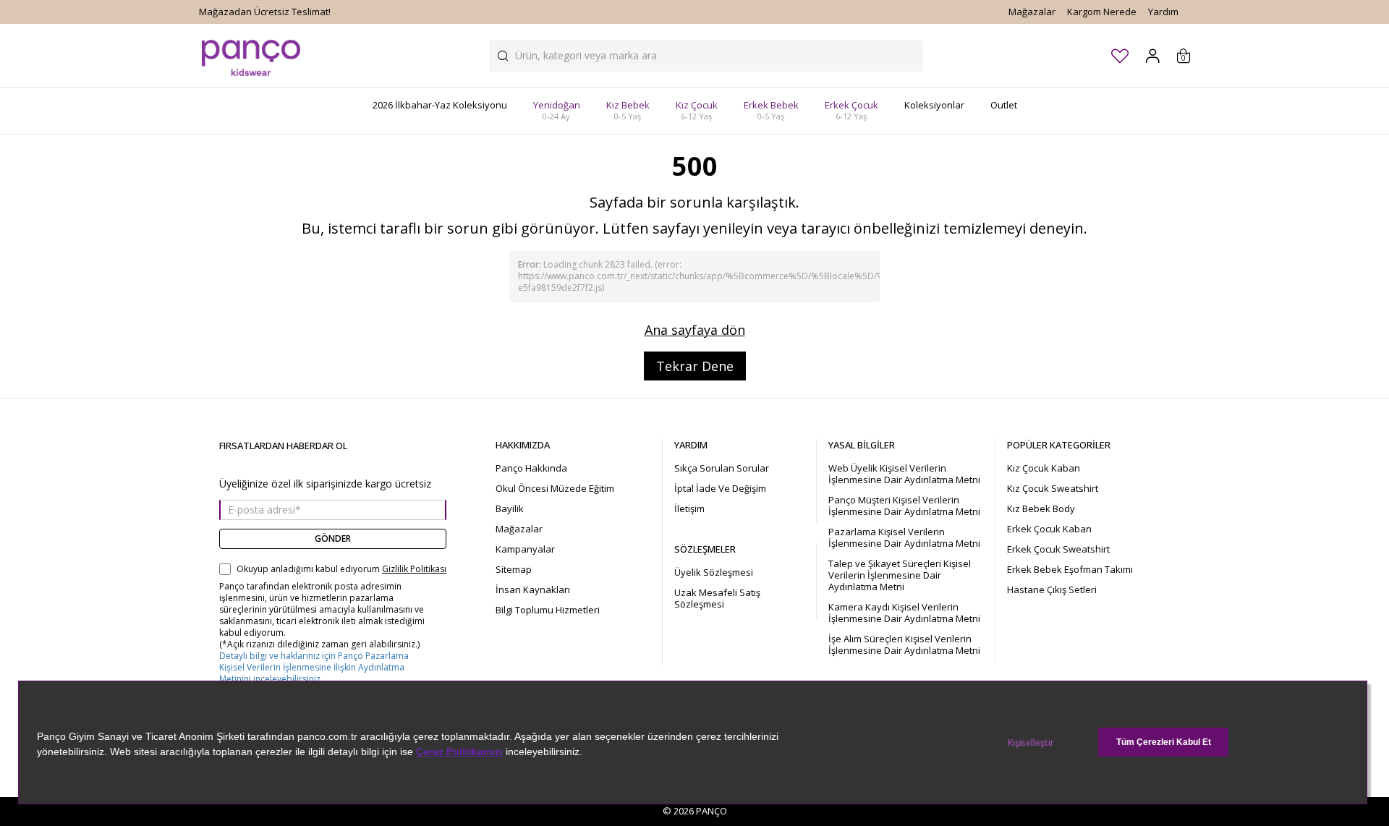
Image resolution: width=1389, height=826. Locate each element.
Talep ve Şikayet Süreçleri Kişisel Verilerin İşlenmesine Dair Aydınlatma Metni (899, 575)
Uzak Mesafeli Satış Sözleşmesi (717, 598)
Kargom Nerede (1102, 11)
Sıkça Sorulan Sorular (721, 467)
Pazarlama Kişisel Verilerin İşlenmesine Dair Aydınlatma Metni (904, 537)
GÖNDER (333, 538)
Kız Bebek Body (1041, 508)
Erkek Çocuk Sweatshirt (1058, 548)
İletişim (689, 508)
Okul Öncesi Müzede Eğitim (555, 488)
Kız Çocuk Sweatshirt (1052, 488)
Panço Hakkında (531, 467)
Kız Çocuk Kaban (1043, 467)
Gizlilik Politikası (414, 569)
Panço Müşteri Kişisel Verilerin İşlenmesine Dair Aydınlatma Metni (904, 505)
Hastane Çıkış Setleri (1052, 589)
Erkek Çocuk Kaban (1049, 528)
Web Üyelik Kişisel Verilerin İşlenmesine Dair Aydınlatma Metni (904, 473)
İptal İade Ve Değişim (720, 488)
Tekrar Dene (695, 366)
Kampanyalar (525, 548)
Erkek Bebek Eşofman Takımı (1070, 569)
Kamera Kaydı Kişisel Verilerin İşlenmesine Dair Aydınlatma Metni (904, 612)
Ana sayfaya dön (695, 330)
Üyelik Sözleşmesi (713, 572)
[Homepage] (251, 55)
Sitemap (514, 569)
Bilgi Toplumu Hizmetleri (548, 609)
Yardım (1163, 11)
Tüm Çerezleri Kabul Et (1163, 742)
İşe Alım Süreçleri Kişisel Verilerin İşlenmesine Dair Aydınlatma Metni (904, 644)
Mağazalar (1031, 11)
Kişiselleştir (1031, 742)
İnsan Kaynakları (533, 589)
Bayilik (510, 508)
